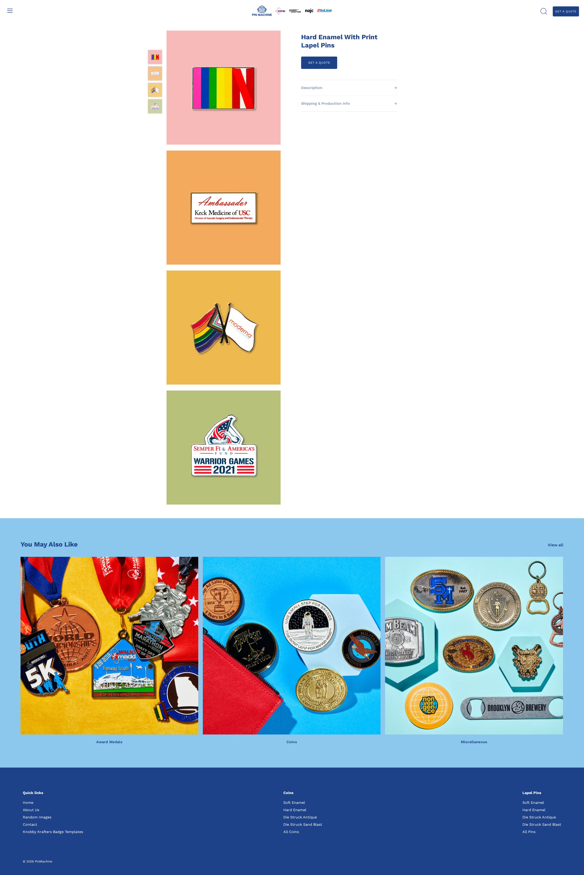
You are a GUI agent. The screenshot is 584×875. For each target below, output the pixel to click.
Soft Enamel (294, 802)
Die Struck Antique (300, 817)
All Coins (291, 832)
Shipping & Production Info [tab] (325, 103)
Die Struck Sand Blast (302, 824)
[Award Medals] (109, 645)
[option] (155, 58)
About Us (31, 810)
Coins (292, 742)
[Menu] (10, 11)
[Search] (544, 11)
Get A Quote (565, 11)
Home (28, 802)
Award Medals (109, 742)
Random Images (37, 817)
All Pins (528, 832)
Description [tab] (311, 88)
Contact (30, 824)
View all (555, 545)
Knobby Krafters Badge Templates (53, 832)
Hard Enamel (294, 810)
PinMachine (43, 861)
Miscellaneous (474, 742)
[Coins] (292, 645)
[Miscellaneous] (474, 645)
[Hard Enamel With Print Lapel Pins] (155, 57)
